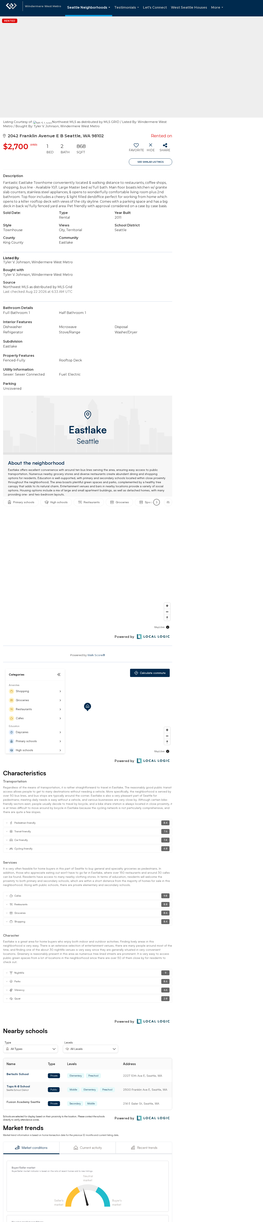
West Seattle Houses (189, 7)
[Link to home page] (11, 8)
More (218, 11)
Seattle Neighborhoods (89, 11)
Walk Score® (96, 655)
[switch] (136, 149)
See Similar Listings (150, 161)
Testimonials (127, 11)
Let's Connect (155, 7)
